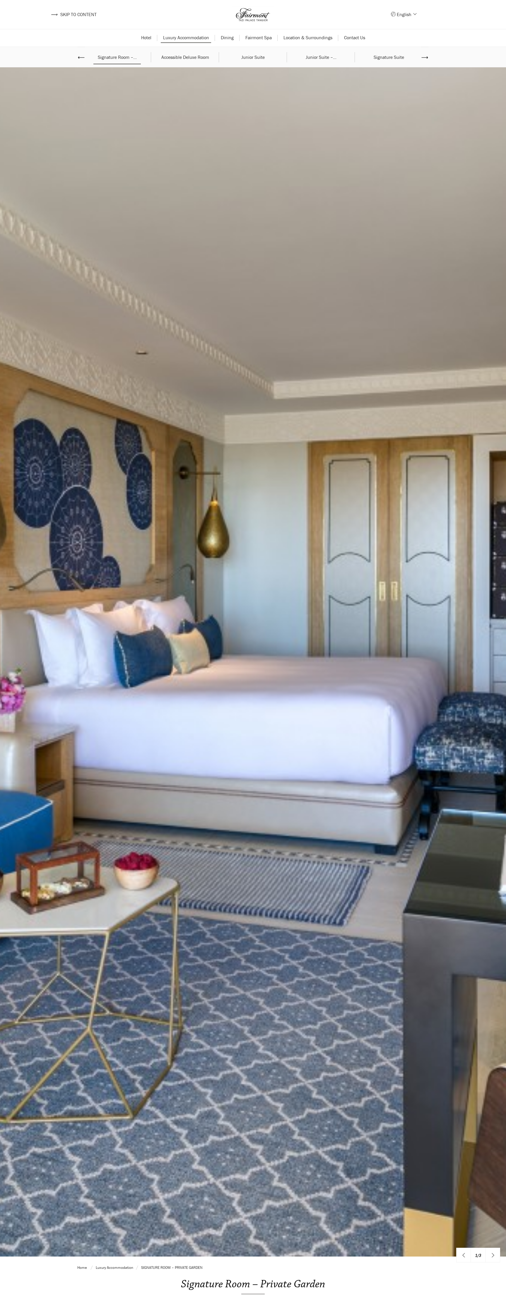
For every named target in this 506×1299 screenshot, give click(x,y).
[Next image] (493, 1255)
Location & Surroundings (307, 37)
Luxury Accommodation (186, 37)
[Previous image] (463, 1255)
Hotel (146, 37)
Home (82, 1267)
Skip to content (74, 14)
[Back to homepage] (253, 14)
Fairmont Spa (258, 37)
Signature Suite (389, 57)
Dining (227, 37)
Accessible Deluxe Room (185, 57)
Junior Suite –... (321, 57)
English (405, 14)
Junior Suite (253, 57)
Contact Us (354, 37)
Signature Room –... (117, 57)
